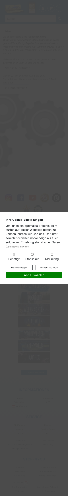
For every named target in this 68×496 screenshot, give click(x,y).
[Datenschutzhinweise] (17, 246)
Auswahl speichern (49, 267)
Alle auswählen (34, 275)
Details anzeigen (19, 267)
